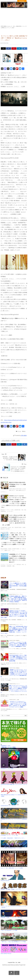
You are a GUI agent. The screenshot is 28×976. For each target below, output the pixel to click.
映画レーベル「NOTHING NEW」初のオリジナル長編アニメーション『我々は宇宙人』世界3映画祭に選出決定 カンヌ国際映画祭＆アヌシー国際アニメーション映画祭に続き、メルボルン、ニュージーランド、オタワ (14, 630)
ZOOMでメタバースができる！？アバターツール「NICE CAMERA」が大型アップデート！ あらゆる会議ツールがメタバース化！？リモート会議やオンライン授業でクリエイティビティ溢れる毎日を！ (13, 501)
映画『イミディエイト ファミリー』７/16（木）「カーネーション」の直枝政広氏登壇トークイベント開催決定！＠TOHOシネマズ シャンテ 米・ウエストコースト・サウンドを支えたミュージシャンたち (14, 689)
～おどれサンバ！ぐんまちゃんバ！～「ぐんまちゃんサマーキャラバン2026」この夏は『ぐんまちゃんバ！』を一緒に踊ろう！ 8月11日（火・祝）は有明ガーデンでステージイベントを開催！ (18, 704)
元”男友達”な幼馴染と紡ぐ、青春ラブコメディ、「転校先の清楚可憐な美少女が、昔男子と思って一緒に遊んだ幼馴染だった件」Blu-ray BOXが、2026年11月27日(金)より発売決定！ (18, 599)
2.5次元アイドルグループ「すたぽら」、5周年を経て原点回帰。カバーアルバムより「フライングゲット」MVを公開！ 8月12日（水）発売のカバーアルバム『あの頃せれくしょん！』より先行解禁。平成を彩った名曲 (14, 614)
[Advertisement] (14, 17)
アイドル (19, 431)
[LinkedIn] (19, 48)
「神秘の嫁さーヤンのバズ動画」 (8, 747)
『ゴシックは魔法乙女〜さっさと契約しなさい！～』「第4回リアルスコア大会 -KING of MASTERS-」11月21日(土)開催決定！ (18, 585)
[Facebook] (8, 48)
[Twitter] (3, 48)
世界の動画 (24, 435)
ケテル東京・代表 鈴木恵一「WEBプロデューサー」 (13, 838)
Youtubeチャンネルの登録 (7, 768)
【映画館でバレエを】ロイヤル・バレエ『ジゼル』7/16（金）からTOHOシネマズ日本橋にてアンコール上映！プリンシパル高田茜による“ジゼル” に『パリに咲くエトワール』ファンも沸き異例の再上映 (14, 673)
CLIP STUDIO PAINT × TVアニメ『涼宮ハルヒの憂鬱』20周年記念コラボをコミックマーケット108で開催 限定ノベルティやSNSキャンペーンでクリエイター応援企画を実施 (18, 658)
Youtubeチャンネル (5, 745)
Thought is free (22, 964)
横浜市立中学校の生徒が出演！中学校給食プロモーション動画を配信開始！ (17, 484)
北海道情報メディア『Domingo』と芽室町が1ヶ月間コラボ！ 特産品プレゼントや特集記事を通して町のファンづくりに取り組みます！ (18, 558)
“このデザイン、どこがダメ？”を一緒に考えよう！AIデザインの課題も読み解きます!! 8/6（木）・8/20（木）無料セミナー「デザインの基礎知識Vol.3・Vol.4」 (18, 644)
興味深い (24, 431)
